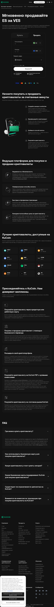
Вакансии (4, 528)
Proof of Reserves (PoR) (19, 179)
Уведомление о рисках (7, 550)
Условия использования (7, 545)
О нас (3, 526)
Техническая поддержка (8, 570)
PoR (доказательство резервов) (7, 540)
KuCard (20, 528)
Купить (20, 35)
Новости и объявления (7, 532)
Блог (3, 530)
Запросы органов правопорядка (6, 554)
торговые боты (19, 359)
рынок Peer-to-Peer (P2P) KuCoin (19, 380)
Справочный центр (6, 566)
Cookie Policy (10, 590)
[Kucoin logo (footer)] (7, 517)
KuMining (21, 535)
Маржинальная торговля (25, 533)
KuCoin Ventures (5, 537)
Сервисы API (21, 567)
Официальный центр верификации (7, 574)
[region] (13, 591)
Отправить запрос (6, 568)
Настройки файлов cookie (13, 602)
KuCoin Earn (7, 357)
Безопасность (5, 543)
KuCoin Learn (22, 537)
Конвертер (21, 526)
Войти (30, 2)
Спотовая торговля (23, 530)
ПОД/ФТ (4, 552)
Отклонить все (13, 598)
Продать (36, 35)
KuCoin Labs (4, 535)
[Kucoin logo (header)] (4, 2)
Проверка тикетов (6, 572)
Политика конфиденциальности (7, 547)
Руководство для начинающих (9, 564)
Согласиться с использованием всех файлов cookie (12, 594)
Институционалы (23, 565)
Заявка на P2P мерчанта (24, 569)
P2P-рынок (39, 445)
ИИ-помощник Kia (23, 543)
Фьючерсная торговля (24, 532)
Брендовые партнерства (8, 533)
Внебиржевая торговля (24, 541)
